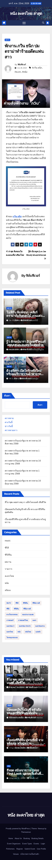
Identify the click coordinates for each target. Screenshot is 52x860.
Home (10, 838)
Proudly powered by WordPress (18, 829)
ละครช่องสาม (40, 626)
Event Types (27, 844)
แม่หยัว (38, 632)
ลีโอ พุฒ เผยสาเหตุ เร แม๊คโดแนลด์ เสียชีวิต (25, 502)
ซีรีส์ (7, 548)
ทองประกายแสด (28, 614)
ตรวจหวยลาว (11, 430)
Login (43, 844)
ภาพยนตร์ (10, 620)
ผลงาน (7, 40)
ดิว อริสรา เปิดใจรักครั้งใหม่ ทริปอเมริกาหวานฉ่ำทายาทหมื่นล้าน (23, 374)
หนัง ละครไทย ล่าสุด (26, 13)
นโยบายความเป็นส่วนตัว (29, 854)
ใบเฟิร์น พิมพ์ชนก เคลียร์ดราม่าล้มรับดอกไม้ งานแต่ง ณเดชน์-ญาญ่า (24, 315)
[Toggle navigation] (24, 23)
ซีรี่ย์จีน (16, 609)
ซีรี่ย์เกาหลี (27, 609)
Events (36, 844)
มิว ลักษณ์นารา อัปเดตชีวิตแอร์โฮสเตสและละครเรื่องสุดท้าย (26, 343)
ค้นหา (7, 395)
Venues (16, 854)
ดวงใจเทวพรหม (12, 614)
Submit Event (30, 849)
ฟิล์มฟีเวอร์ (22, 64)
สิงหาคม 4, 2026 (16, 718)
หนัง (7, 583)
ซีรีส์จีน (8, 555)
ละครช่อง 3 (10, 626)
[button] (43, 23)
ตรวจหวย (9, 418)
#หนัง (24, 72)
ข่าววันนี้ (9, 426)
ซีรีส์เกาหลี (36, 603)
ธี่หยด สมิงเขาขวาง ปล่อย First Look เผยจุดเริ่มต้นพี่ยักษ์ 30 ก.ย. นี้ (24, 773)
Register (19, 849)
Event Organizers (14, 844)
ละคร (34, 620)
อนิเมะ (8, 590)
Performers (10, 849)
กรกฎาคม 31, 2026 (17, 748)
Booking (26, 838)
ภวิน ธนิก (17, 216)
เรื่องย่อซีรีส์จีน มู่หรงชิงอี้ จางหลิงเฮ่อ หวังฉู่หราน (25, 741)
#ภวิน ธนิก (37, 68)
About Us (18, 838)
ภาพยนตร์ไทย (23, 620)
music (8, 541)
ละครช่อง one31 (25, 626)
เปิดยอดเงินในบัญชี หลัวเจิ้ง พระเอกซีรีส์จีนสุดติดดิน (24, 711)
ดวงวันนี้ (9, 422)
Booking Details (37, 838)
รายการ (8, 569)
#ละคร (18, 72)
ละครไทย (9, 576)
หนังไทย (28, 632)
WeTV (9, 603)
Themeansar (26, 832)
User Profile (41, 849)
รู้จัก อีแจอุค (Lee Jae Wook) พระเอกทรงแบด (36, 253)
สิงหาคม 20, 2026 (16, 687)
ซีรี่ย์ (8, 609)
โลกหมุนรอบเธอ (12, 637)
